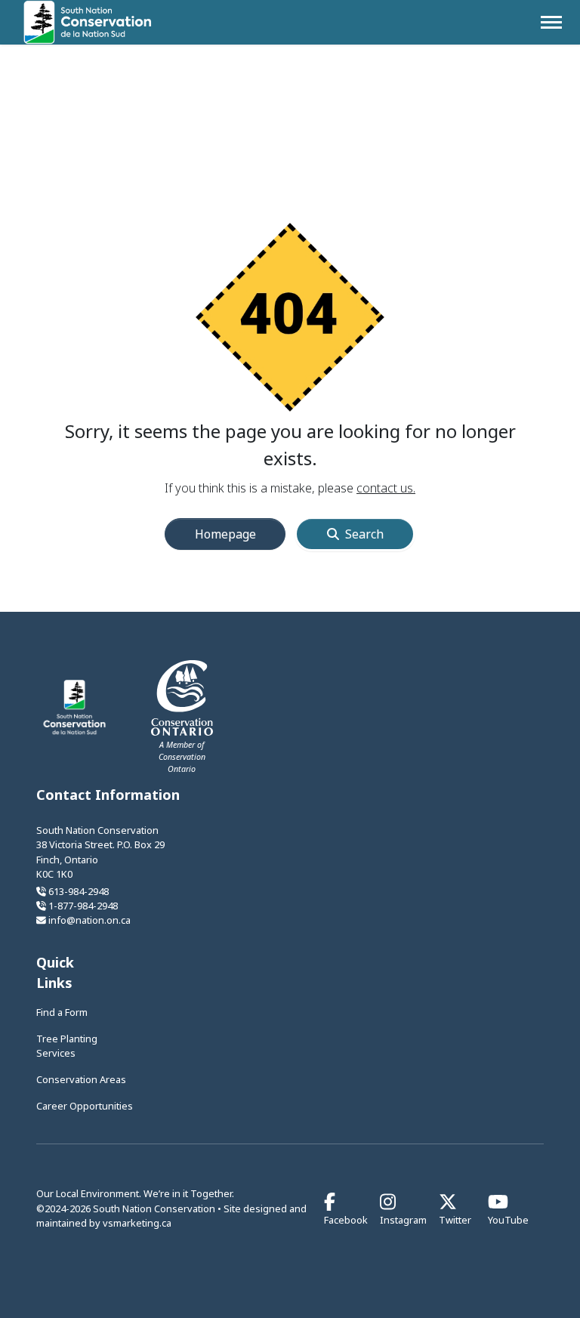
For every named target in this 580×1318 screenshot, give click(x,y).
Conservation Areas (81, 1079)
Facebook (346, 1219)
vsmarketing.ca (137, 1223)
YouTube (508, 1219)
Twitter (455, 1219)
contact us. (385, 488)
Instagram (403, 1219)
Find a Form (62, 1012)
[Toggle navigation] (551, 22)
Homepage (225, 534)
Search (364, 534)
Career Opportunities (84, 1106)
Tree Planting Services (66, 1046)
